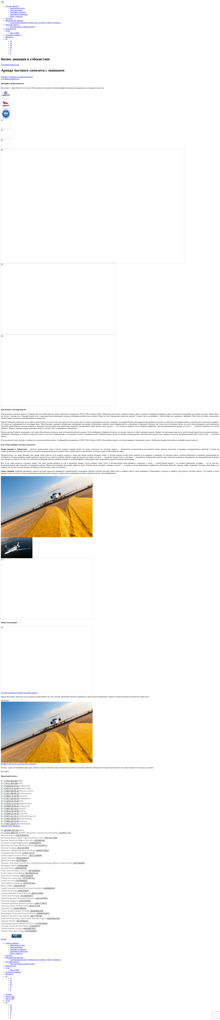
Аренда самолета (12, 6)
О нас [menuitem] (8, 968)
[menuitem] (6, 976)
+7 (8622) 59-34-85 (11, 811)
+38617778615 (41, 903)
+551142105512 (40, 845)
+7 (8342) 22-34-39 (11, 813)
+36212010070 (23, 848)
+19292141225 (34, 906)
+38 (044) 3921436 (11, 830)
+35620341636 (19, 885)
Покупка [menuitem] (9, 955)
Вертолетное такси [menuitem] (17, 945)
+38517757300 (36, 916)
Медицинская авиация (14, 21)
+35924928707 (35, 843)
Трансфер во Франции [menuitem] (19, 951)
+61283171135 (64, 833)
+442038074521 (29, 928)
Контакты (9, 37)
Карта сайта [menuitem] (10, 996)
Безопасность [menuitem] (11, 966)
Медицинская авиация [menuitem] (14, 958)
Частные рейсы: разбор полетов (22, 27)
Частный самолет (12, 25)
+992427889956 (19, 908)
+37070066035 (21, 880)
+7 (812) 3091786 (10, 783)
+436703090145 (22, 835)
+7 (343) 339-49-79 (11, 818)
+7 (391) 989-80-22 (11, 793)
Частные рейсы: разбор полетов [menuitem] (22, 964)
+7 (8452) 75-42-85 (11, 796)
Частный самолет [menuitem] (12, 962)
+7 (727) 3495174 (10, 833)
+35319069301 (79, 863)
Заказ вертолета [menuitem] (16, 947)
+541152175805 (51, 838)
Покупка (9, 18)
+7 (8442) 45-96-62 (11, 806)
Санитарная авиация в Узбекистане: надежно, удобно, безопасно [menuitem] (35, 960)
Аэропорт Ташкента (13, 35)
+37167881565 (28, 878)
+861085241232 (31, 873)
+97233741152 (37, 863)
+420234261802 (53, 918)
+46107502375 (22, 921)
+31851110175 (28, 853)
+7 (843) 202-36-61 (11, 808)
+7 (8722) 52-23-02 (11, 803)
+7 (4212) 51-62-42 (11, 788)
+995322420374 (22, 858)
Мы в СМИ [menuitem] (14, 970)
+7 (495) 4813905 (10, 781)
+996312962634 (26, 875)
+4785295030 (23, 890)
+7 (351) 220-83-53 (11, 798)
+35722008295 (34, 870)
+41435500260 (41, 923)
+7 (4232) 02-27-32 (11, 786)
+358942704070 (42, 913)
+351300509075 (26, 895)
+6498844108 (49, 888)
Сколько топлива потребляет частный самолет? (19, 693)
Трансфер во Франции (19, 14)
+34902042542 (20, 868)
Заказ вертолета (16, 10)
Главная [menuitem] (9, 994)
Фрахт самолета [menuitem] (16, 953)
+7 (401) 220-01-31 (11, 823)
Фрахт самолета (16, 16)
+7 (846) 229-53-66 (11, 821)
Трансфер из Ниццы (18, 12)
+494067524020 (42, 850)
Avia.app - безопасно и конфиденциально (17, 77)
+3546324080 (22, 865)
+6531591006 (24, 901)
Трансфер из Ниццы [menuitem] (18, 949)
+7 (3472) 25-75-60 (11, 801)
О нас (8, 31)
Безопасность (11, 29)
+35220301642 (29, 883)
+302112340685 (35, 855)
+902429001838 (36, 911)
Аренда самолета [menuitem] (12, 943)
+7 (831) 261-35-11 (11, 816)
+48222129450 (37, 893)
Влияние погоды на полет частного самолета (18, 764)
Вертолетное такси (17, 8)
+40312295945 (41, 898)
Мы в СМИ (14, 33)
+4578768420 (21, 860)
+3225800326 (39, 840)
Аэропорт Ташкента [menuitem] (13, 972)
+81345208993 (30, 931)
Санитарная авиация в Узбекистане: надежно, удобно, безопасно (35, 23)
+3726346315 (34, 926)
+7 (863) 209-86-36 (11, 791)
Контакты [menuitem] (9, 974)
